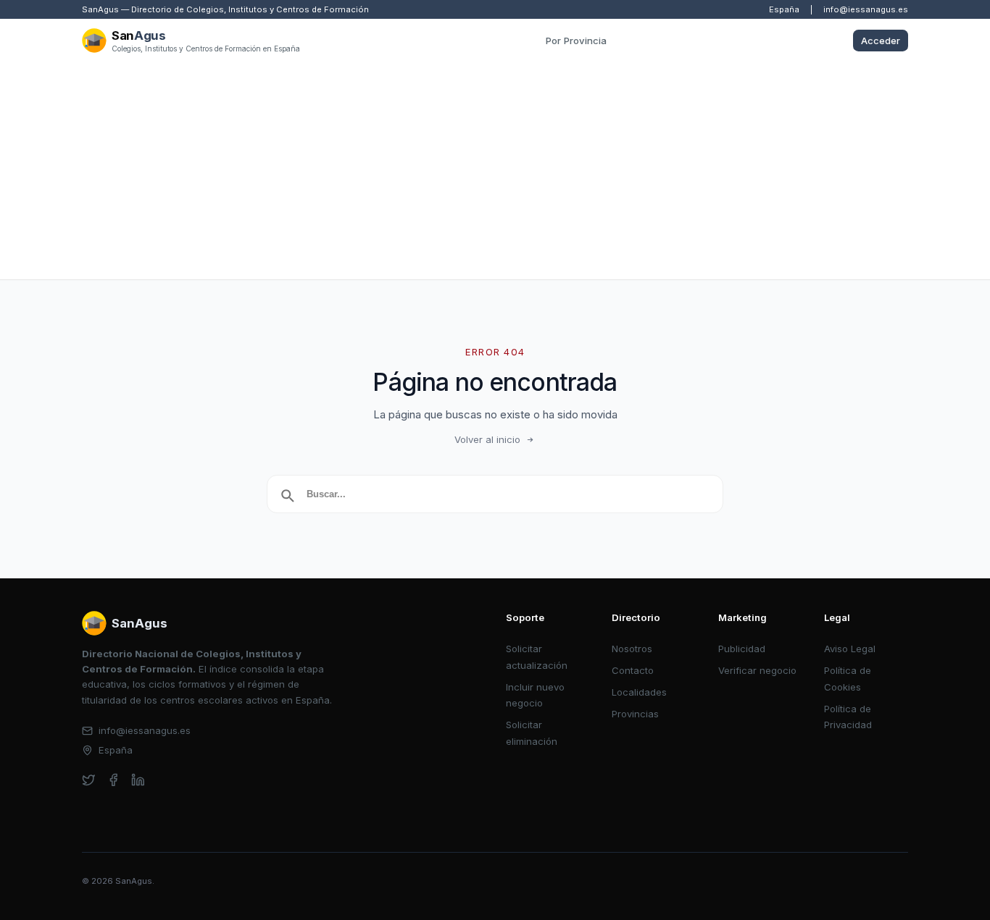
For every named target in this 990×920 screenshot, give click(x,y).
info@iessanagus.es (865, 9)
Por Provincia (576, 40)
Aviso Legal (849, 648)
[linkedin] (138, 780)
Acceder (880, 40)
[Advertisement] (495, 170)
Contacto (633, 670)
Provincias (635, 713)
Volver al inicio (487, 439)
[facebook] (113, 780)
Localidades (639, 692)
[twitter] (89, 780)
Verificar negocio (757, 670)
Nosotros (632, 648)
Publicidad (741, 648)
